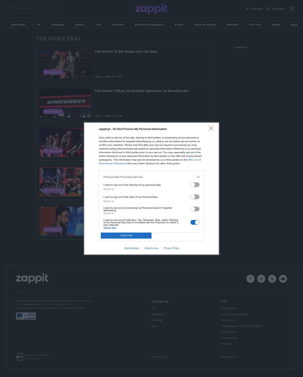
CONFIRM (126, 235)
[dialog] (151, 188)
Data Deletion (131, 248)
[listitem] (151, 177)
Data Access (151, 248)
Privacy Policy (171, 248)
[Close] (212, 129)
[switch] (195, 184)
